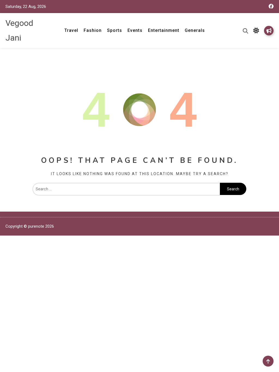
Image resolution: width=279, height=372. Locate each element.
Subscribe (269, 30)
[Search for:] (126, 189)
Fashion (93, 30)
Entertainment (163, 30)
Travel (71, 30)
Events (135, 30)
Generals (195, 30)
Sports (114, 30)
